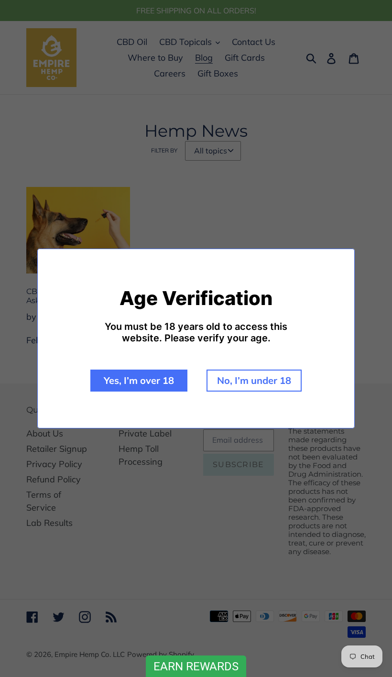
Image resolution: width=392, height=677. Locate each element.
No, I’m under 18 (254, 380)
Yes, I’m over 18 (139, 380)
